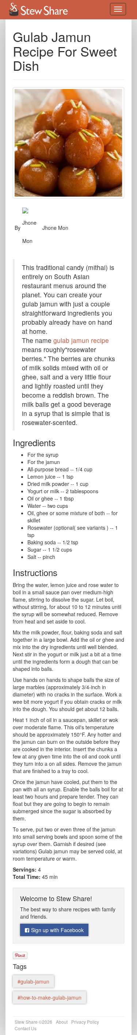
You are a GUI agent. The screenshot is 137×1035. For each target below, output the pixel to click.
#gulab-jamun (33, 981)
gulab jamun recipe (81, 340)
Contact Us (26, 1028)
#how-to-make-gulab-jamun (49, 997)
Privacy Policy (85, 1022)
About (62, 1022)
